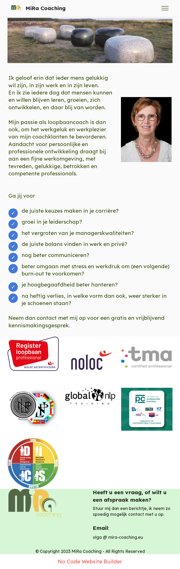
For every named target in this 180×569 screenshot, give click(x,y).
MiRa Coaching (46, 8)
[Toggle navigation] (165, 8)
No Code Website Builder (90, 561)
